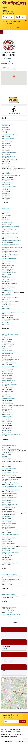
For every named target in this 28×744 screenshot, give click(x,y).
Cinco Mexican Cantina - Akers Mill (9, 459)
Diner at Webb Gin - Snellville (7, 369)
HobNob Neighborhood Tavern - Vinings (9, 258)
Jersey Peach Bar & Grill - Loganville (9, 262)
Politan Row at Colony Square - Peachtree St (11, 175)
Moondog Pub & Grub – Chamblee (8, 167)
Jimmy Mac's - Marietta (6, 149)
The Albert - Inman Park (6, 423)
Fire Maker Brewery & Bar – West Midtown (10, 472)
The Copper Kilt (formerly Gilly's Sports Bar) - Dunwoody (13, 312)
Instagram (18, 27)
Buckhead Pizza (5, 456)
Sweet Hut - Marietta (6, 308)
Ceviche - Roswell (5, 127)
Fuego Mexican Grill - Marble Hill (8, 138)
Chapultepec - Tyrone (6, 355)
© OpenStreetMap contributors (22, 708)
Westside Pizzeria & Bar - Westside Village (10, 319)
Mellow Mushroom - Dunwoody (8, 391)
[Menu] (13, 32)
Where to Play (7, 17)
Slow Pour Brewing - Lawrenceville (8, 538)
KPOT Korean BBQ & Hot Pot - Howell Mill (10, 159)
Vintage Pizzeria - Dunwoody (7, 559)
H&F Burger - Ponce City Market (8, 142)
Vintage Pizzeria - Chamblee (7, 315)
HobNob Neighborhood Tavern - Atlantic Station (11, 240)
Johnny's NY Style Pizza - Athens (8, 500)
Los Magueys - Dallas (6, 163)
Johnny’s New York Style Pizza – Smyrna (10, 504)
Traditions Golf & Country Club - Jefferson (10, 552)
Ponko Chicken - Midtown (7, 294)
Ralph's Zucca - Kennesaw (7, 409)
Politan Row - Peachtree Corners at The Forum (11, 530)
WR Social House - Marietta (7, 197)
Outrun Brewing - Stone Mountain (8, 527)
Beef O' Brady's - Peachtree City (8, 452)
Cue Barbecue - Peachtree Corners (9, 465)
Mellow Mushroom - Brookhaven (8, 387)
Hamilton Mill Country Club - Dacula (9, 475)
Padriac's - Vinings (5, 172)
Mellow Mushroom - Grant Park (8, 520)
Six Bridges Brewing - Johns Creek (8, 304)
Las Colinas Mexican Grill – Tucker (8, 511)
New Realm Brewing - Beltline (7, 290)
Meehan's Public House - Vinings (8, 279)
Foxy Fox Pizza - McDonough (7, 373)
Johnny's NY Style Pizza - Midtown (9, 380)
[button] (14, 77)
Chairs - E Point (5, 131)
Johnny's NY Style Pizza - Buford (8, 156)
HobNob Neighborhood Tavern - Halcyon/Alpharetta (12, 247)
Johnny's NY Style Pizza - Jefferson (9, 377)
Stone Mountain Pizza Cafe (7, 182)
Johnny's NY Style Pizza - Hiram (8, 265)
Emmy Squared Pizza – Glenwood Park (9, 229)
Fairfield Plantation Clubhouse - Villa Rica (10, 233)
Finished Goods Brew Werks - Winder (9, 468)
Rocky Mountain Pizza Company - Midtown (10, 297)
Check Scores (20, 17)
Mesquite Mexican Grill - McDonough (9, 523)
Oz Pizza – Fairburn (5, 402)
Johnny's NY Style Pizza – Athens (8, 269)
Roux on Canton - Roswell (7, 416)
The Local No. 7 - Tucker (6, 189)
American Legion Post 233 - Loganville (9, 574)
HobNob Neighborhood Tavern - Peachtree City (11, 251)
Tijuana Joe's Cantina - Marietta (8, 548)
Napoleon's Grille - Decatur (7, 395)
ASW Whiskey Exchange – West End (9, 445)
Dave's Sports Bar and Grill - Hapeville (9, 362)
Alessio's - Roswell (5, 208)
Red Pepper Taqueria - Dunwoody (8, 179)
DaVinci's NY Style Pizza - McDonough (9, 134)
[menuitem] (2, 729)
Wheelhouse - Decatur (6, 322)
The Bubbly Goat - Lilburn (7, 545)
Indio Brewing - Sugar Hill (6, 145)
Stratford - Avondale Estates (7, 420)
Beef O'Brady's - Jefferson (7, 222)
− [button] (3, 681)
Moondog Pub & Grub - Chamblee (8, 287)
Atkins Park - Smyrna (6, 337)
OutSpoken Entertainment (20, 741)
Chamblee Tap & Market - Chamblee (9, 352)
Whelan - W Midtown (6, 193)
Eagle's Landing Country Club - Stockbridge (10, 226)
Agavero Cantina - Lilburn (7, 124)
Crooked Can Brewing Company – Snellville (10, 359)
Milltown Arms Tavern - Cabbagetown (9, 283)
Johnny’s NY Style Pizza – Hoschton (9, 272)
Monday (9, 58)
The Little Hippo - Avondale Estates (9, 186)
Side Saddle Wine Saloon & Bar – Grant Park (10, 301)
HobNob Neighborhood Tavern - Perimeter (10, 254)
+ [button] (3, 679)
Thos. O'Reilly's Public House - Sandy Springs (11, 434)
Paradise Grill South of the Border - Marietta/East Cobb (13, 405)
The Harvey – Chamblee (6, 430)
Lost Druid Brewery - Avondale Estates (9, 384)
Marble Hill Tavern (5, 276)
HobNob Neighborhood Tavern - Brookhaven (10, 244)
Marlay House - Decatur (6, 516)
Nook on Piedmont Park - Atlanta (8, 398)
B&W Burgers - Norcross (6, 215)
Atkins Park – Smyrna (6, 212)
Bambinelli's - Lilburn (6, 219)
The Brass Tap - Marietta (7, 427)
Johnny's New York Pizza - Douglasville (9, 152)
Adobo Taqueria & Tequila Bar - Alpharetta (10, 334)
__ (13, 25)
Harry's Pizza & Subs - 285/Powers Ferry (10, 237)
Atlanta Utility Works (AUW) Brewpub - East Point (11, 449)
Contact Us (5, 648)
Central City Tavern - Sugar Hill (8, 344)
